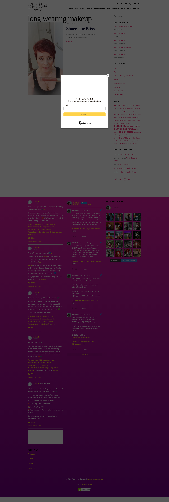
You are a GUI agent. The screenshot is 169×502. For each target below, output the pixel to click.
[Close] (108, 75)
